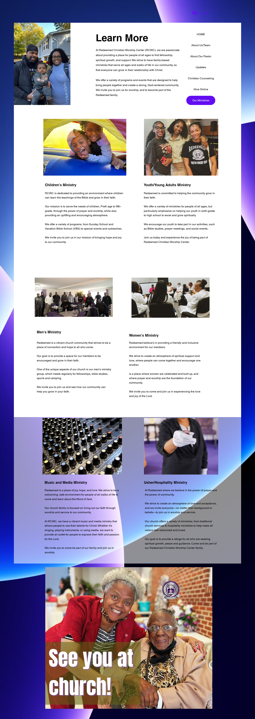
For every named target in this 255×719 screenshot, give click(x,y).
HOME (201, 34)
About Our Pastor (200, 56)
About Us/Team (200, 45)
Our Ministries (200, 100)
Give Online (201, 89)
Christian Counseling (201, 78)
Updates (201, 67)
